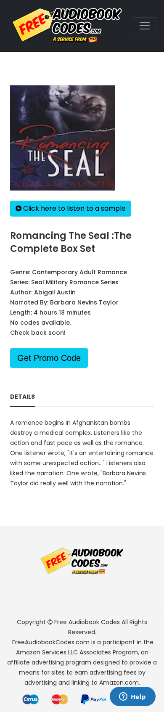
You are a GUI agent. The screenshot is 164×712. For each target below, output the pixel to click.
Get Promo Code (49, 358)
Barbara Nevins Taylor (84, 302)
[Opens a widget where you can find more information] (132, 697)
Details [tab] (22, 396)
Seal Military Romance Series (75, 282)
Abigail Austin (55, 292)
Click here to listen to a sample (73, 208)
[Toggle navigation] (144, 25)
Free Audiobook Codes (87, 622)
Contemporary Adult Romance (79, 272)
